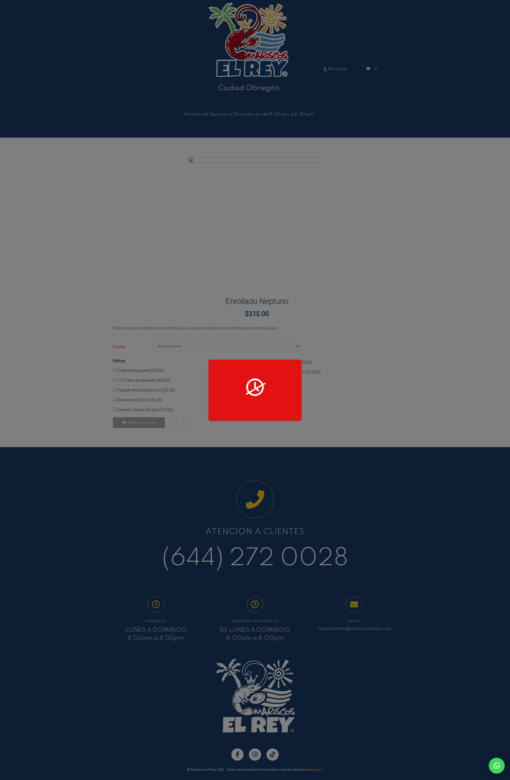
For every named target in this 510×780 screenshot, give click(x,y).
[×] (497, 766)
